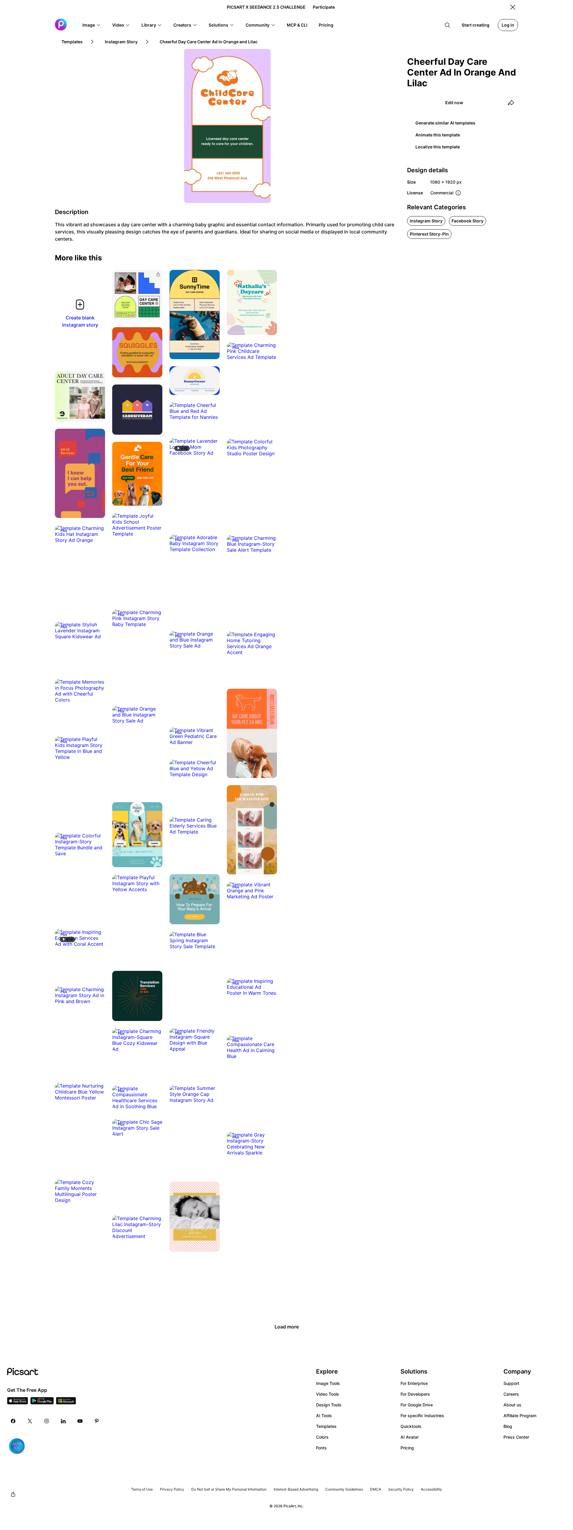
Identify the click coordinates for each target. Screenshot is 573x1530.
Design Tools (328, 1404)
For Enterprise (414, 1383)
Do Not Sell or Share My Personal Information (229, 1489)
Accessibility (431, 1489)
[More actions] (153, 311)
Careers (511, 1394)
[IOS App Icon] (17, 1403)
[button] (91, 25)
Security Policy (401, 1489)
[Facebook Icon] (13, 1421)
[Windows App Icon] (66, 1403)
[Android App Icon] (42, 1403)
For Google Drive (417, 1404)
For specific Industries (422, 1415)
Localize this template (437, 146)
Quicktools (411, 1426)
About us (512, 1404)
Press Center (516, 1437)
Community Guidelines (344, 1489)
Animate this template (437, 134)
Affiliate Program (519, 1415)
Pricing (407, 1447)
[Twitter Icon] (30, 1421)
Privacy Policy (172, 1489)
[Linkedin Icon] (63, 1421)
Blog (507, 1426)
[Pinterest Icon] (97, 1421)
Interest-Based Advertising (296, 1489)
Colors (322, 1437)
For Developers (415, 1394)
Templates (326, 1426)
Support (511, 1383)
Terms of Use (142, 1489)
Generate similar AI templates (445, 122)
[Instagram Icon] (47, 1421)
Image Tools (328, 1383)
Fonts (321, 1447)
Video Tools (327, 1394)
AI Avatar (410, 1437)
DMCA (375, 1489)
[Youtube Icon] (80, 1421)
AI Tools (324, 1415)
